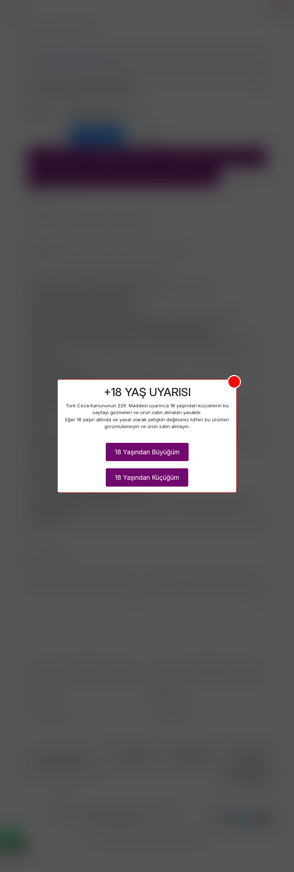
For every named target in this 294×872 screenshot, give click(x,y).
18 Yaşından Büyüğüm (147, 452)
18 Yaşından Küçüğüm (147, 477)
